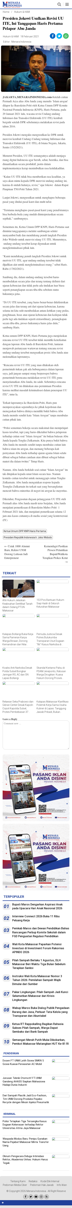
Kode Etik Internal (50, 1181)
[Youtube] (36, 1197)
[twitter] (59, 36)
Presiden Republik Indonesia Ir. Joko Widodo (28, 537)
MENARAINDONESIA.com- (34, 97)
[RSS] (46, 1197)
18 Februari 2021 (29, 36)
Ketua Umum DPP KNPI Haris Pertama (25, 531)
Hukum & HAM (22, 11)
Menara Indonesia (21, 41)
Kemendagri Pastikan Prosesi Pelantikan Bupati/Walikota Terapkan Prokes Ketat (55, 554)
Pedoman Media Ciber (15, 1185)
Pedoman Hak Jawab (42, 1185)
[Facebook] (25, 1197)
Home (6, 11)
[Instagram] (41, 1197)
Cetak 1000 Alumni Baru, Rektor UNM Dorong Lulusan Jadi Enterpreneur (17, 552)
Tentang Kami (18, 1181)
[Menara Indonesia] (12, 7)
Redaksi (33, 1181)
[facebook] (52, 36)
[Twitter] (30, 1197)
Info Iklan (62, 1185)
